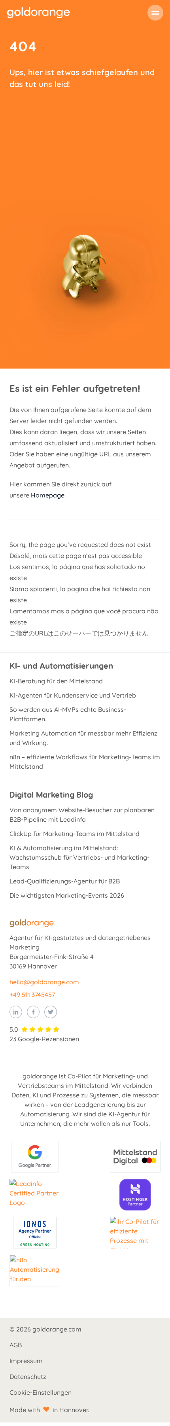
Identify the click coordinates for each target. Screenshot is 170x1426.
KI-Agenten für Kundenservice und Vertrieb (72, 695)
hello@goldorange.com (44, 982)
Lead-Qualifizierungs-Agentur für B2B (64, 881)
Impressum (26, 1361)
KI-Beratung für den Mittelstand (56, 681)
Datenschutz (27, 1377)
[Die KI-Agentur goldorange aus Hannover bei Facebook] (33, 1012)
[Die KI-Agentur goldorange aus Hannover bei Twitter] (50, 1012)
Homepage (47, 495)
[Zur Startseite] (38, 13)
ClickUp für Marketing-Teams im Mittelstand (74, 834)
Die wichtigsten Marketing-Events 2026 (66, 895)
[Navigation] (155, 13)
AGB (15, 1345)
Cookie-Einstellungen (40, 1392)
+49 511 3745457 (32, 995)
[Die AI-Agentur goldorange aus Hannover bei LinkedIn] (15, 1012)
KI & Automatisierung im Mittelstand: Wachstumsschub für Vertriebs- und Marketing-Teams (79, 857)
